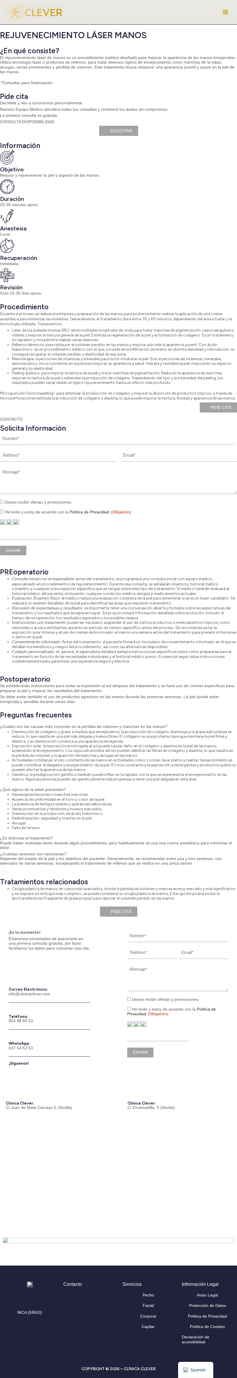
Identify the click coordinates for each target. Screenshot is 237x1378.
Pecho (148, 1295)
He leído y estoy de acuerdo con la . (68, 512)
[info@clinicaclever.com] (65, 1317)
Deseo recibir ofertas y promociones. (38, 502)
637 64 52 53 (21, 1048)
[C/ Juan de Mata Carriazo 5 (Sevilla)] (65, 1295)
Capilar (148, 1327)
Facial (148, 1305)
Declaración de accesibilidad (195, 1339)
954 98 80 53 (21, 1021)
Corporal (148, 1316)
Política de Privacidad (89, 512)
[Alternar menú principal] (226, 12)
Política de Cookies (207, 1327)
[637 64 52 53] (65, 1351)
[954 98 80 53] (65, 1334)
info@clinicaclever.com (29, 994)
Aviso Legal (207, 1295)
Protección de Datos (207, 1305)
